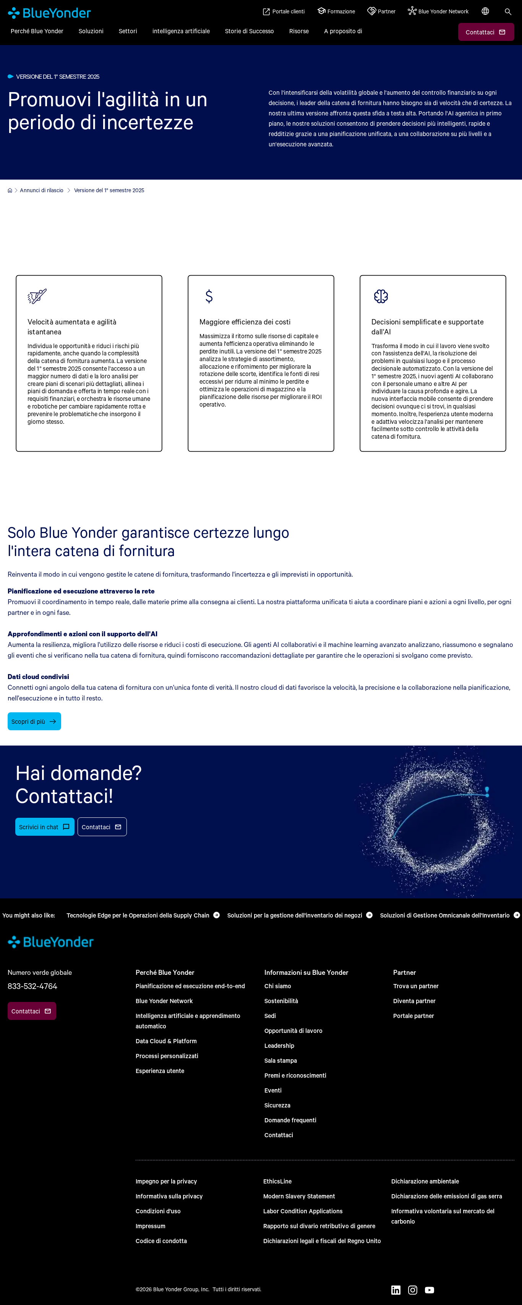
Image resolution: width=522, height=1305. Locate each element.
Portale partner (413, 1016)
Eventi (273, 1090)
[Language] (486, 15)
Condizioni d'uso (158, 1211)
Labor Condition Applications (303, 1211)
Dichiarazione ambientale (425, 1181)
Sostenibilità (281, 1001)
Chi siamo (277, 986)
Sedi (270, 1016)
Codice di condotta (161, 1241)
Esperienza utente (160, 1071)
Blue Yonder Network (164, 1001)
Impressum (150, 1226)
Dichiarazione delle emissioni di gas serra (446, 1196)
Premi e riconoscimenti (295, 1075)
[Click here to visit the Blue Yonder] (10, 190)
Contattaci (278, 1135)
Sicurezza (277, 1105)
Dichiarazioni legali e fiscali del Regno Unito (322, 1241)
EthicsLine (277, 1181)
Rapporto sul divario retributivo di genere (319, 1226)
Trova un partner (416, 986)
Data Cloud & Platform (166, 1041)
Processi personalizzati (167, 1056)
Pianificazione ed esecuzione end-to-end (190, 986)
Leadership (279, 1045)
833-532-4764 (32, 986)
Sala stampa (280, 1060)
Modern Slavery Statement (299, 1196)
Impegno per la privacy (166, 1181)
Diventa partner (414, 1001)
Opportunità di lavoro (293, 1030)
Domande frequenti (290, 1120)
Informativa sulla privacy (169, 1196)
